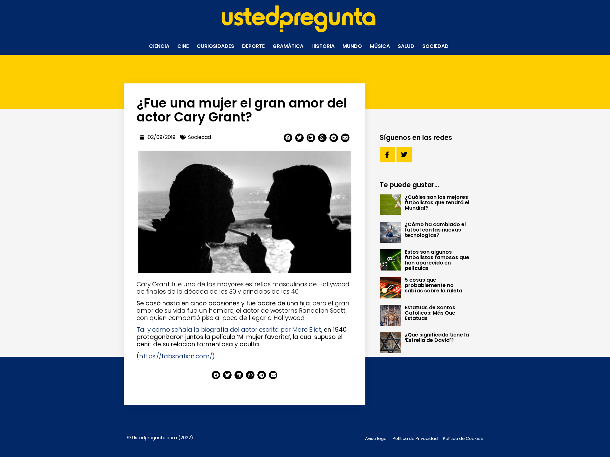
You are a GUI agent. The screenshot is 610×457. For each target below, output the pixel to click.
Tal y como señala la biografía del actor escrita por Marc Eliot (229, 329)
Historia (323, 46)
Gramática (288, 46)
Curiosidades (215, 46)
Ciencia (159, 46)
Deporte (253, 46)
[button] (288, 138)
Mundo (352, 46)
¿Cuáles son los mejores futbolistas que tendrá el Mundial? (437, 202)
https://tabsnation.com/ (175, 356)
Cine (183, 46)
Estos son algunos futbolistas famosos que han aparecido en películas (437, 260)
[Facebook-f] (387, 154)
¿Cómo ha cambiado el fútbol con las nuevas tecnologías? (435, 230)
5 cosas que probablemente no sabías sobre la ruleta (433, 285)
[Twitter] (404, 154)
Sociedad (435, 46)
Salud (406, 46)
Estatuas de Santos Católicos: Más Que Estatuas (430, 313)
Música (380, 46)
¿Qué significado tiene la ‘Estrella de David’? (437, 337)
